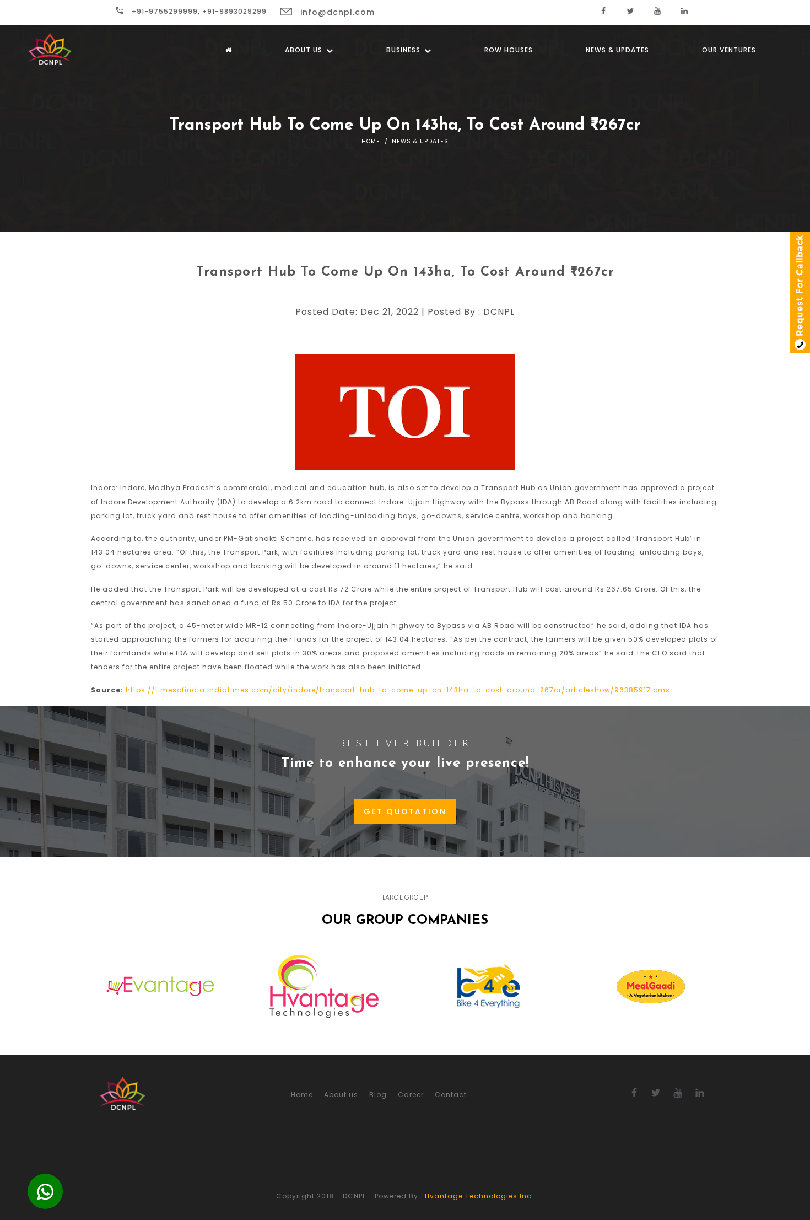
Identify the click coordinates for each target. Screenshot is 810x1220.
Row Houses (508, 50)
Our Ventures (729, 50)
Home (370, 141)
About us (305, 50)
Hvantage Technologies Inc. (479, 1196)
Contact (451, 1094)
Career (411, 1094)
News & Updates (617, 50)
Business (404, 50)
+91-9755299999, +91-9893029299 (198, 11)
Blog (378, 1094)
